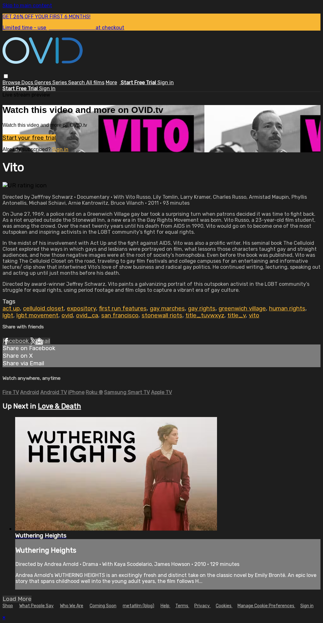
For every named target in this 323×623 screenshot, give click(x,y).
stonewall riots (162, 315)
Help (165, 605)
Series (60, 82)
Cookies (224, 605)
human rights (287, 308)
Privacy (202, 605)
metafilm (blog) (138, 605)
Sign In (47, 88)
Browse (12, 82)
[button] (6, 76)
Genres (43, 82)
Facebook (16, 341)
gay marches (167, 308)
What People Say (36, 605)
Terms (182, 605)
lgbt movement (37, 315)
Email (43, 341)
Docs (27, 82)
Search (77, 82)
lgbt (8, 315)
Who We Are (71, 605)
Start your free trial (29, 137)
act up (11, 308)
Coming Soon (103, 605)
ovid (67, 315)
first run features (123, 308)
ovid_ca (87, 315)
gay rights (201, 308)
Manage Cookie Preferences (266, 605)
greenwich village (242, 308)
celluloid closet (43, 308)
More (111, 82)
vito (254, 315)
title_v (236, 315)
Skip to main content (27, 6)
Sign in (165, 82)
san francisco (119, 315)
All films (95, 82)
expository (81, 308)
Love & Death (59, 406)
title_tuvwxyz (204, 315)
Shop (8, 605)
